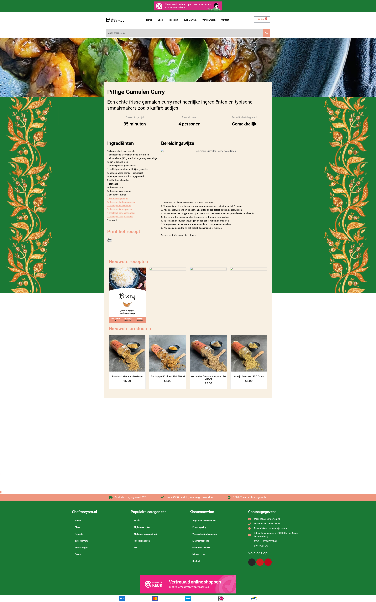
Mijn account (198, 554)
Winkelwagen (208, 20)
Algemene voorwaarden (203, 520)
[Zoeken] (266, 33)
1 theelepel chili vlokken (119, 205)
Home (149, 20)
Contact (225, 20)
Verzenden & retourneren (204, 534)
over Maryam (190, 20)
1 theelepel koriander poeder (121, 213)
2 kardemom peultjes (117, 198)
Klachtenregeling (200, 540)
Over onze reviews (201, 547)
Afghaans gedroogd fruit (145, 534)
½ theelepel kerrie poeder (119, 209)
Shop (160, 20)
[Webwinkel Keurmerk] (188, 584)
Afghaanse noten (142, 527)
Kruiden (137, 520)
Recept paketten (142, 540)
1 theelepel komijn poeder (120, 216)
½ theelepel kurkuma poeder (121, 202)
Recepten (173, 20)
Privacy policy (199, 527)
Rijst (136, 547)
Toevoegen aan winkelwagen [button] (131, 356)
